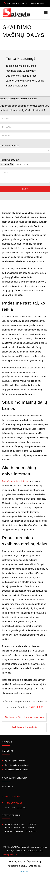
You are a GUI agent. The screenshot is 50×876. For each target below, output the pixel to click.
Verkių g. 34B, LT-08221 (19, 828)
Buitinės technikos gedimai (16, 765)
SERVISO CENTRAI (11, 815)
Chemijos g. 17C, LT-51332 (21, 831)
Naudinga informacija (14, 778)
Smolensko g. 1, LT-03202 (20, 824)
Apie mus (7, 742)
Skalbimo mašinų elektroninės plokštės (24, 717)
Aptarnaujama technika (15, 760)
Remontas (7, 751)
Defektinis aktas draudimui (16, 770)
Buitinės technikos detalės (15, 481)
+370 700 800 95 (13, 802)
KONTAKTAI (7, 787)
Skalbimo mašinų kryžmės (24, 727)
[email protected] (9, 854)
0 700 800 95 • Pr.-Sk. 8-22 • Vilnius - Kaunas (26, 3)
